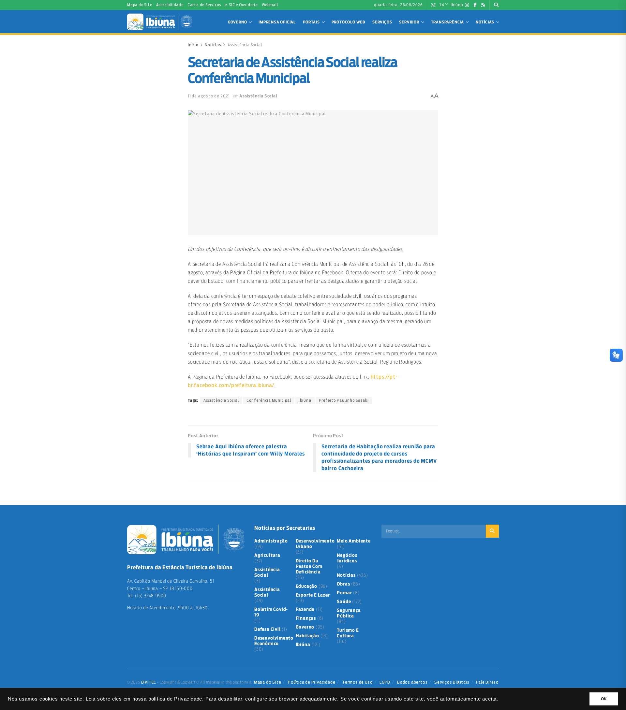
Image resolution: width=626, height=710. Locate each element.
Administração (271, 541)
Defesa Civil (267, 629)
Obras (343, 584)
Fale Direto (487, 682)
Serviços (382, 22)
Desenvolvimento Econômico (273, 641)
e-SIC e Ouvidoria (241, 5)
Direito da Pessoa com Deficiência (309, 566)
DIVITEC (148, 682)
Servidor (409, 22)
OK (604, 699)
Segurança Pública (349, 613)
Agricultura (267, 555)
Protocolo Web (348, 22)
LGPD (385, 682)
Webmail (270, 5)
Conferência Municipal (268, 400)
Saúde (344, 602)
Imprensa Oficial (277, 22)
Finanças (306, 618)
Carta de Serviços (204, 5)
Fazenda (305, 609)
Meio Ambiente (353, 541)
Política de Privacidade (311, 682)
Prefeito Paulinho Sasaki (344, 400)
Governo (237, 22)
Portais (311, 22)
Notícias (485, 22)
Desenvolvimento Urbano (315, 544)
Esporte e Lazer (313, 595)
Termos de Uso (357, 682)
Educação (306, 586)
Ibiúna (305, 400)
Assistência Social (245, 45)
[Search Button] (496, 5)
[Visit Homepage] (159, 21)
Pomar (344, 593)
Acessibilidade (170, 5)
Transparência (447, 22)
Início (193, 45)
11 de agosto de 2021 (209, 96)
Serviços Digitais (452, 682)
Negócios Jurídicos (347, 558)
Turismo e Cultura (348, 633)
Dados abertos (412, 682)
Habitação (307, 636)
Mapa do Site (139, 5)
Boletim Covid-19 (271, 612)
